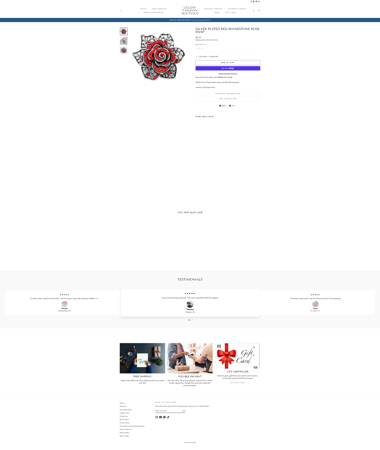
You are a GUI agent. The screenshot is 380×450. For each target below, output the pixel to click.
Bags (218, 12)
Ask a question (228, 99)
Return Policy (124, 419)
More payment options (228, 73)
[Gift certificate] (237, 356)
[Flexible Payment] (190, 358)
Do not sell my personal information (132, 426)
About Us (123, 406)
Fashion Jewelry (213, 9)
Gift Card (230, 12)
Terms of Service (125, 429)
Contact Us (124, 416)
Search (122, 403)
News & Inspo (124, 436)
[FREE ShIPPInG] (142, 358)
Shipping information (228, 94)
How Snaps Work (126, 410)
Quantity (201, 44)
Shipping (199, 40)
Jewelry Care (124, 413)
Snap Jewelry (160, 9)
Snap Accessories (154, 12)
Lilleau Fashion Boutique (190, 10)
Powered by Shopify (190, 442)
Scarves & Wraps (237, 9)
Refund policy (124, 433)
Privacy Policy (125, 423)
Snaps (143, 9)
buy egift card (237, 382)
